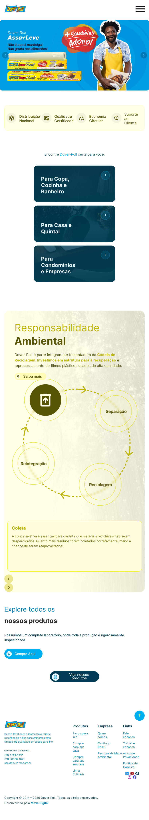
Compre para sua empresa (78, 760)
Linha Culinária (78, 772)
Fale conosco (129, 735)
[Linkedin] (127, 773)
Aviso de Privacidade (131, 755)
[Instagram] (129, 777)
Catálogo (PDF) (104, 745)
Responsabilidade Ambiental (107, 755)
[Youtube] (132, 773)
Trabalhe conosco (129, 745)
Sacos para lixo (80, 735)
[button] (5, 55)
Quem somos (102, 735)
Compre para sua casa (78, 746)
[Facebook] (134, 777)
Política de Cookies (130, 765)
